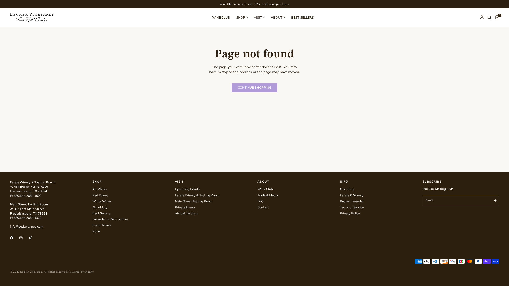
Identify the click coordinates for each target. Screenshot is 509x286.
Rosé (96, 231)
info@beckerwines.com (26, 226)
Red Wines (100, 195)
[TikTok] (33, 237)
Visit (258, 17)
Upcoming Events (187, 189)
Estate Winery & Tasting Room (197, 195)
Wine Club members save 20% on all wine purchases (254, 4)
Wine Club (221, 17)
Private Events (185, 207)
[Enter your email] (495, 200)
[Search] (489, 17)
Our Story (347, 189)
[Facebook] (14, 237)
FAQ (260, 201)
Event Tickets (102, 225)
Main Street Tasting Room (193, 201)
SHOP (97, 181)
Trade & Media (267, 195)
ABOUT (263, 181)
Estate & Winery (352, 195)
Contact (263, 207)
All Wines (99, 189)
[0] (496, 17)
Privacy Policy (350, 213)
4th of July (99, 207)
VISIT (179, 181)
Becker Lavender (352, 201)
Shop (240, 17)
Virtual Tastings (186, 213)
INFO (344, 181)
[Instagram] (23, 237)
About (276, 17)
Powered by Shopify (81, 272)
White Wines (102, 201)
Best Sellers (302, 17)
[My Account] (482, 17)
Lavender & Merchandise (110, 219)
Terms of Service (352, 207)
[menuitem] (221, 17)
